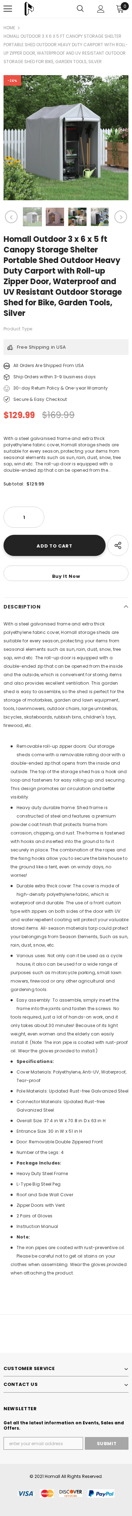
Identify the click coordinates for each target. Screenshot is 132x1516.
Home (9, 28)
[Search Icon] (80, 8)
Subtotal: (14, 484)
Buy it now (66, 576)
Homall (52, 1476)
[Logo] (29, 9)
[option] (66, 137)
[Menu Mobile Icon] (8, 9)
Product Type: (18, 329)
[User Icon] (101, 9)
